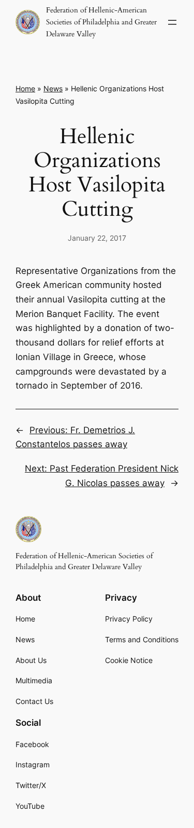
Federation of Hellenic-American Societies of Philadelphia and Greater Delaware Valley (101, 22)
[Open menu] (172, 22)
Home (25, 88)
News (53, 88)
